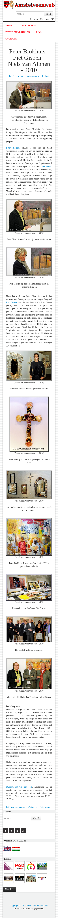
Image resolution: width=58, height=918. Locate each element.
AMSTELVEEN (29, 25)
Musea (20, 76)
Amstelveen (38, 905)
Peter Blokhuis (13, 148)
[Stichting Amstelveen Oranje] (42, 883)
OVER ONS (11, 38)
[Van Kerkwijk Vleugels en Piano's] (8, 871)
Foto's (11, 76)
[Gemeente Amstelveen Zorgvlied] (31, 883)
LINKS (38, 32)
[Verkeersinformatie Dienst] (42, 871)
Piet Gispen (11, 302)
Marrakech (46, 166)
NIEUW (9, 25)
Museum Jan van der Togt (37, 76)
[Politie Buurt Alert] (8, 883)
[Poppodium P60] (19, 871)
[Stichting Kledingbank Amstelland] (31, 871)
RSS (46, 905)
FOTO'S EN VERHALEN (17, 32)
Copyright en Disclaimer (20, 905)
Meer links (9, 889)
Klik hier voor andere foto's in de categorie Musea (28, 807)
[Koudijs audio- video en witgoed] (19, 883)
